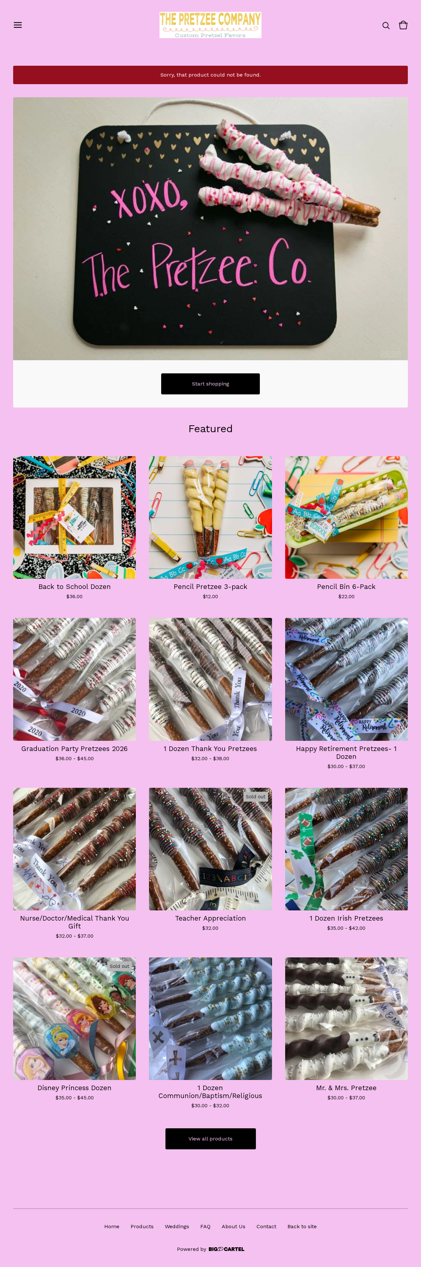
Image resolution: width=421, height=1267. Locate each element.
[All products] (210, 228)
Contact (266, 1226)
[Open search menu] (386, 25)
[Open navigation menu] (18, 25)
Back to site (302, 1226)
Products (142, 1226)
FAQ (205, 1226)
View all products (210, 1139)
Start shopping (210, 384)
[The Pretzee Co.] (210, 25)
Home (111, 1226)
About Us (233, 1226)
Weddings (177, 1226)
